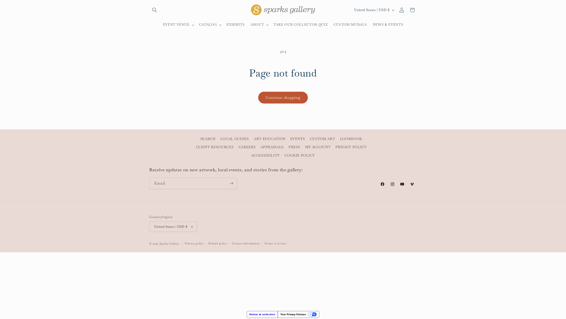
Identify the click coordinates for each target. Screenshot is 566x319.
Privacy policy (194, 243)
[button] (154, 10)
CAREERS (247, 147)
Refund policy (217, 243)
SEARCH (208, 139)
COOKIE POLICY (300, 155)
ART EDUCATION (269, 139)
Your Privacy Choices (293, 314)
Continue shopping (283, 97)
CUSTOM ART (322, 139)
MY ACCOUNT (318, 147)
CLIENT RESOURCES (215, 147)
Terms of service (275, 243)
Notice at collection (262, 314)
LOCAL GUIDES (234, 139)
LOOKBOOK (351, 139)
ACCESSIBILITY (265, 155)
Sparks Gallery (169, 243)
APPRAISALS (272, 147)
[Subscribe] (231, 183)
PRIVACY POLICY (350, 147)
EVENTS (297, 139)
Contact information (246, 243)
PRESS (294, 147)
